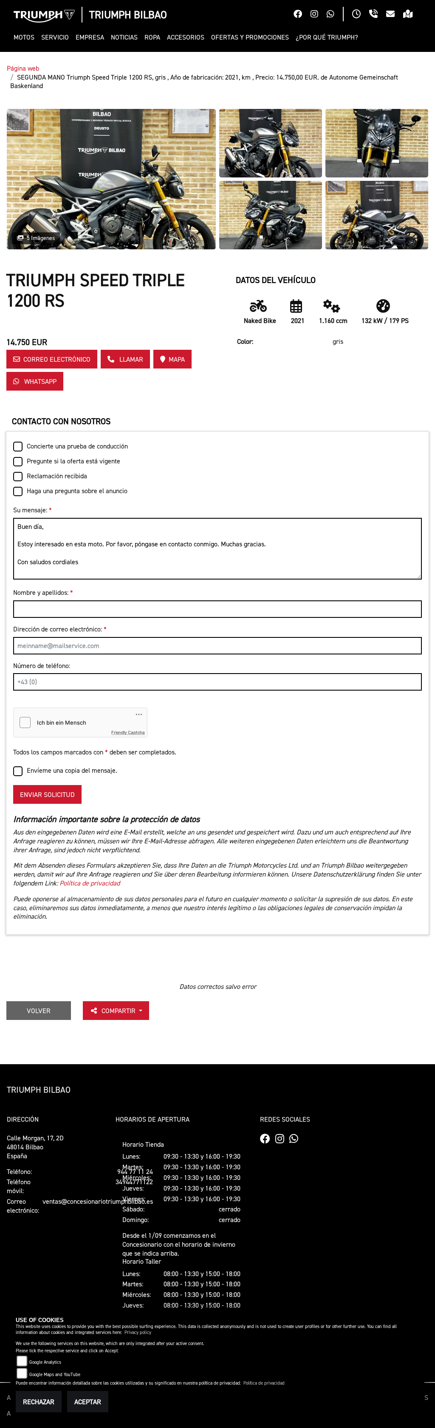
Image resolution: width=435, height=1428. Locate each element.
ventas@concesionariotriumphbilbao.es (97, 1201)
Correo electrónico (56, 359)
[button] (26, 37)
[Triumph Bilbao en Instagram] (319, 15)
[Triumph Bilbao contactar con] (394, 15)
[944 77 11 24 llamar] (377, 15)
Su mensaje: (32, 510)
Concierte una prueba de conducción (77, 446)
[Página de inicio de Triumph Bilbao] (44, 16)
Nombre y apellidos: (43, 592)
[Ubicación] (412, 15)
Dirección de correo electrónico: (60, 629)
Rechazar (38, 1401)
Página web (23, 68)
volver (39, 1010)
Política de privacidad (89, 883)
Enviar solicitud (47, 794)
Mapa (177, 359)
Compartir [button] (119, 1010)
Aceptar (87, 1401)
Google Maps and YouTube (54, 1374)
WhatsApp (39, 381)
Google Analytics (45, 1362)
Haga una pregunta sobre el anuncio (77, 490)
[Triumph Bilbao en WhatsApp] (335, 15)
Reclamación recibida (57, 475)
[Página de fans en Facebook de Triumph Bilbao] (302, 15)
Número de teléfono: (41, 665)
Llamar (130, 359)
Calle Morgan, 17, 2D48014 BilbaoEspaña (35, 1147)
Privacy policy (137, 1332)
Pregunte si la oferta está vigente (73, 461)
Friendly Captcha (128, 732)
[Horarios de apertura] (360, 15)
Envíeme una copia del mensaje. (72, 770)
